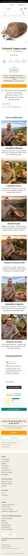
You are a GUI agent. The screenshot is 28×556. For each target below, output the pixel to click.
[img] (12, 361)
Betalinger (3, 520)
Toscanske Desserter (6, 470)
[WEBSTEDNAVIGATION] (21, 8)
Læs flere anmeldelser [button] (14, 387)
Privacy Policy (4, 522)
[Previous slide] (2, 373)
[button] (10, 51)
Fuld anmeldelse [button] (10, 382)
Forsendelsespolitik (5, 527)
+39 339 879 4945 (5, 507)
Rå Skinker (3, 463)
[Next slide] (25, 373)
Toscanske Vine (4, 474)
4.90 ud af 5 (18, 393)
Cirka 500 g (14, 70)
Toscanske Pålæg (5, 461)
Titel (14, 67)
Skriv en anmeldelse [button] (14, 409)
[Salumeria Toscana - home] (8, 534)
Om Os (3, 493)
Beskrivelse (6, 104)
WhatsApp (15, 438)
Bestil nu (15, 433)
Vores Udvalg (4, 495)
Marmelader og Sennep (6, 483)
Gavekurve (3, 485)
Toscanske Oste (5, 465)
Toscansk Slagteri (5, 459)
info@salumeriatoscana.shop (8, 504)
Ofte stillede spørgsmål (11, 107)
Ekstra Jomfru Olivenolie (7, 472)
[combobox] (14, 13)
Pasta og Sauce (4, 468)
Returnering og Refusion (7, 529)
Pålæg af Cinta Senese (6, 481)
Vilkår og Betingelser (6, 525)
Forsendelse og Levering (6, 518)
